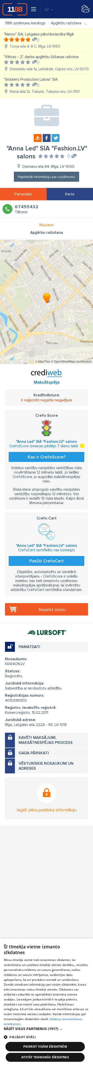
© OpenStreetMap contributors (71, 361)
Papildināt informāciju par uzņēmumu (46, 177)
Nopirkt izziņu (52, 609)
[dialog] (46, 1002)
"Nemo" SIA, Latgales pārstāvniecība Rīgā (39, 34)
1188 (14, 9)
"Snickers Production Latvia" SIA (31, 79)
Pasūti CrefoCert (46, 561)
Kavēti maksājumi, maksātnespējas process (46, 740)
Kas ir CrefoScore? (46, 457)
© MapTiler (42, 361)
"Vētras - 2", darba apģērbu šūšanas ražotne (41, 56)
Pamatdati (23, 194)
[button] (46, 1029)
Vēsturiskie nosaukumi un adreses (46, 766)
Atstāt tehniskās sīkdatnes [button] (45, 1057)
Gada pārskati (34, 753)
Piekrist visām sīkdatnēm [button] (45, 1046)
